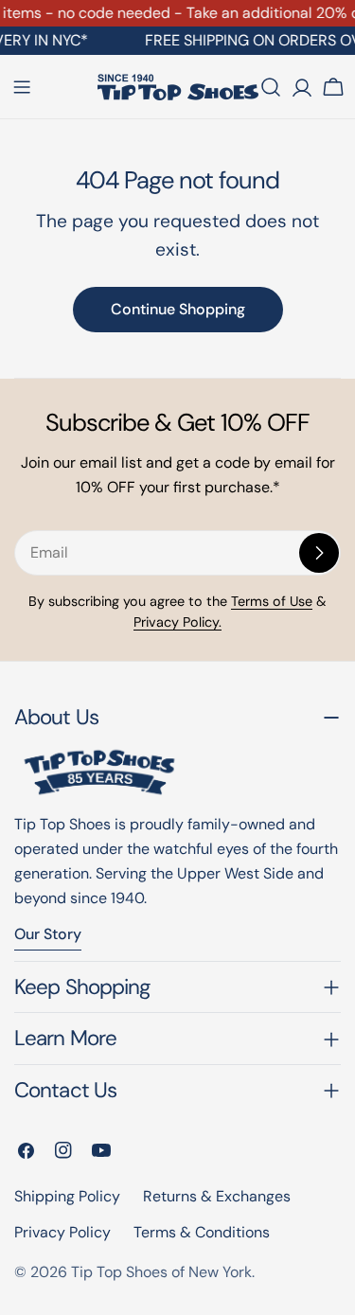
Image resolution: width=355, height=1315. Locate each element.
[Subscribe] (319, 553)
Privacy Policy (62, 1232)
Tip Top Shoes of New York (161, 1272)
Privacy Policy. (177, 622)
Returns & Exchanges (217, 1196)
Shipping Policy (67, 1196)
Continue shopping (178, 309)
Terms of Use (271, 601)
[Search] (271, 87)
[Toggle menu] (22, 87)
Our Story (47, 934)
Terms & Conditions (201, 1232)
